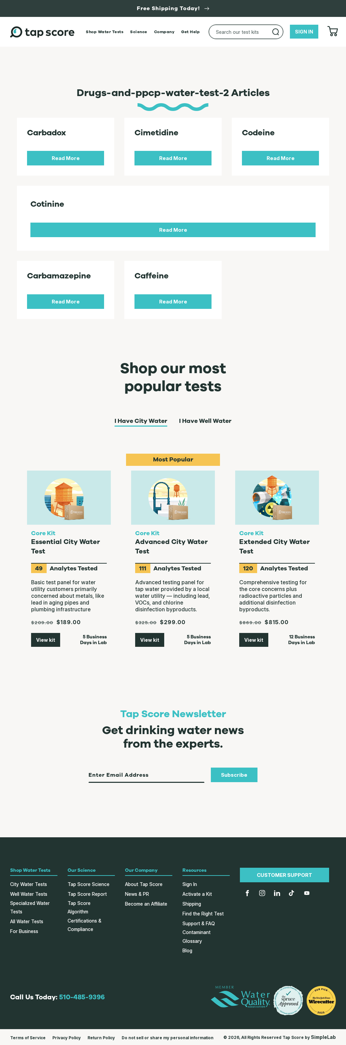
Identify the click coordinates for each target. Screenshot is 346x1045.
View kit (45, 640)
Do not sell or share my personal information (168, 1037)
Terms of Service (28, 1037)
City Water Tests (28, 884)
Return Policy (101, 1037)
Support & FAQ (198, 923)
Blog (187, 950)
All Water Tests (26, 921)
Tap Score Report (87, 894)
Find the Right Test (203, 913)
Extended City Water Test (274, 546)
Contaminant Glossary (196, 936)
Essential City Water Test (65, 546)
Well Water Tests (28, 894)
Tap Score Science (88, 884)
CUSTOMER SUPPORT (284, 875)
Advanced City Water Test (171, 546)
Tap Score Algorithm (79, 907)
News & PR (137, 894)
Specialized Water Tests (30, 907)
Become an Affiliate (146, 904)
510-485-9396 (82, 997)
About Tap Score (144, 884)
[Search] (276, 32)
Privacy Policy (66, 1037)
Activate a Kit (197, 894)
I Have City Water (141, 421)
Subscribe (234, 775)
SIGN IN (304, 32)
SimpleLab (323, 1037)
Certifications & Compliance (84, 925)
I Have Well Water (205, 421)
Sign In (189, 884)
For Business (24, 931)
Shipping (191, 904)
